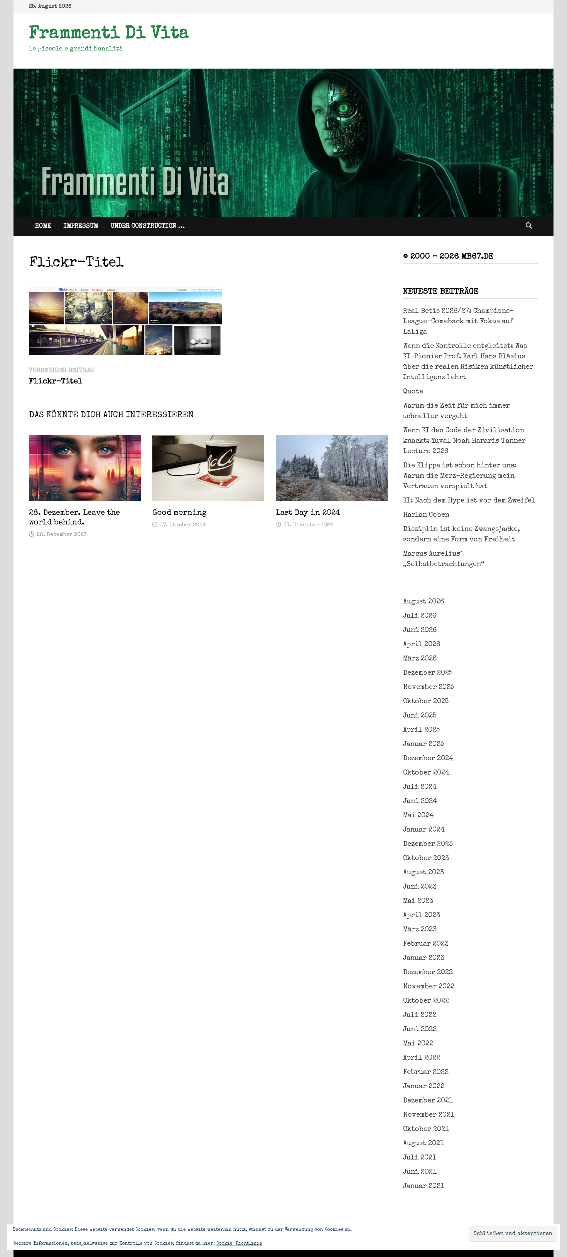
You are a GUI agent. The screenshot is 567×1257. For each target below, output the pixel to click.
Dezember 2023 (428, 844)
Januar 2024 (424, 830)
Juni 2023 (420, 887)
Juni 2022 (420, 1029)
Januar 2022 (423, 1086)
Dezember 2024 (428, 758)
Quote (413, 391)
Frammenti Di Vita (109, 34)
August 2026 (423, 601)
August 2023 (423, 872)
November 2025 (428, 687)
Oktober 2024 (426, 773)
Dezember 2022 (428, 972)
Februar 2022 (426, 1072)
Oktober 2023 (426, 858)
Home (43, 227)
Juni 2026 (420, 630)
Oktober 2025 (426, 701)
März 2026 (420, 658)
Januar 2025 (423, 744)
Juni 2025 (419, 716)
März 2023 (420, 929)
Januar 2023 (423, 958)
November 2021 (428, 1115)
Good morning (179, 513)
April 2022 (421, 1058)
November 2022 (428, 986)
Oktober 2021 (426, 1129)
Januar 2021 (423, 1186)
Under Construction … (148, 227)
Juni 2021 (420, 1172)
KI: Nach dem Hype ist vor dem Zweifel (469, 500)
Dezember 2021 (428, 1100)
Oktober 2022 (426, 1001)
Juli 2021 (419, 1157)
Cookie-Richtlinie (239, 1244)
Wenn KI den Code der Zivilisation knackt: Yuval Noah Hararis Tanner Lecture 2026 (464, 441)
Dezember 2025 (427, 673)
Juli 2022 (419, 1015)
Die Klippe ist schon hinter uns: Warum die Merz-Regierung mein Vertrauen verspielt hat (459, 476)
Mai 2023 (418, 901)
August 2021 (423, 1143)
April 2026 (421, 644)
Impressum (81, 227)
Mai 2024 (418, 815)
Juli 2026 (419, 616)
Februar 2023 (426, 944)
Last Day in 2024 (308, 513)
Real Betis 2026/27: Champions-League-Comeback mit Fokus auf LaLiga (458, 322)
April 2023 (421, 915)
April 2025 (421, 730)
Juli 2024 (420, 787)
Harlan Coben (426, 515)
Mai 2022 (418, 1043)
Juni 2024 (420, 801)
